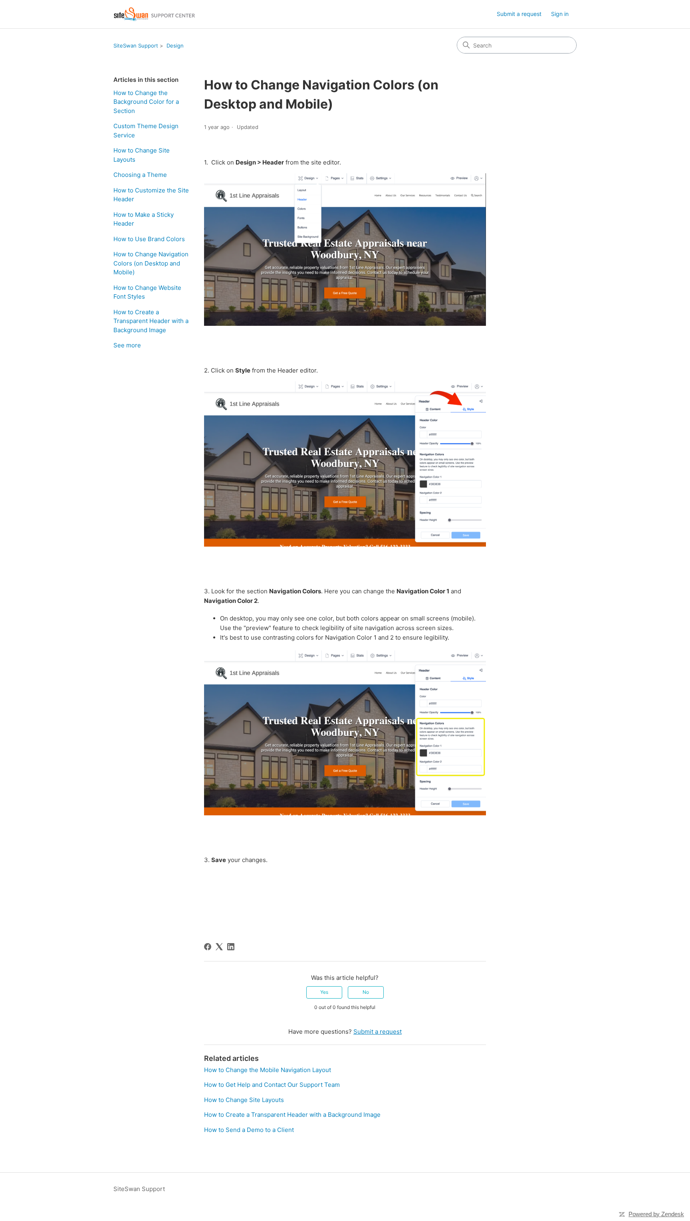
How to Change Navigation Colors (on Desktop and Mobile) (150, 263)
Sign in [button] (560, 13)
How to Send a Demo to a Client (249, 1130)
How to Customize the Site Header (151, 194)
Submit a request (519, 13)
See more (127, 345)
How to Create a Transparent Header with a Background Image (150, 321)
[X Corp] (219, 946)
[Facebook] (207, 946)
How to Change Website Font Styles (147, 292)
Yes (324, 992)
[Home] (155, 14)
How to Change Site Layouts (141, 155)
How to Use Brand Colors (149, 239)
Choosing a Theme (140, 174)
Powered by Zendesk (656, 1214)
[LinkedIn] (230, 946)
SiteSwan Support (135, 45)
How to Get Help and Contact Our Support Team (272, 1084)
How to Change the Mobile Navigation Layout (267, 1070)
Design (175, 45)
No (366, 992)
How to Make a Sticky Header (143, 219)
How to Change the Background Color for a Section (146, 102)
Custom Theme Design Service (145, 130)
